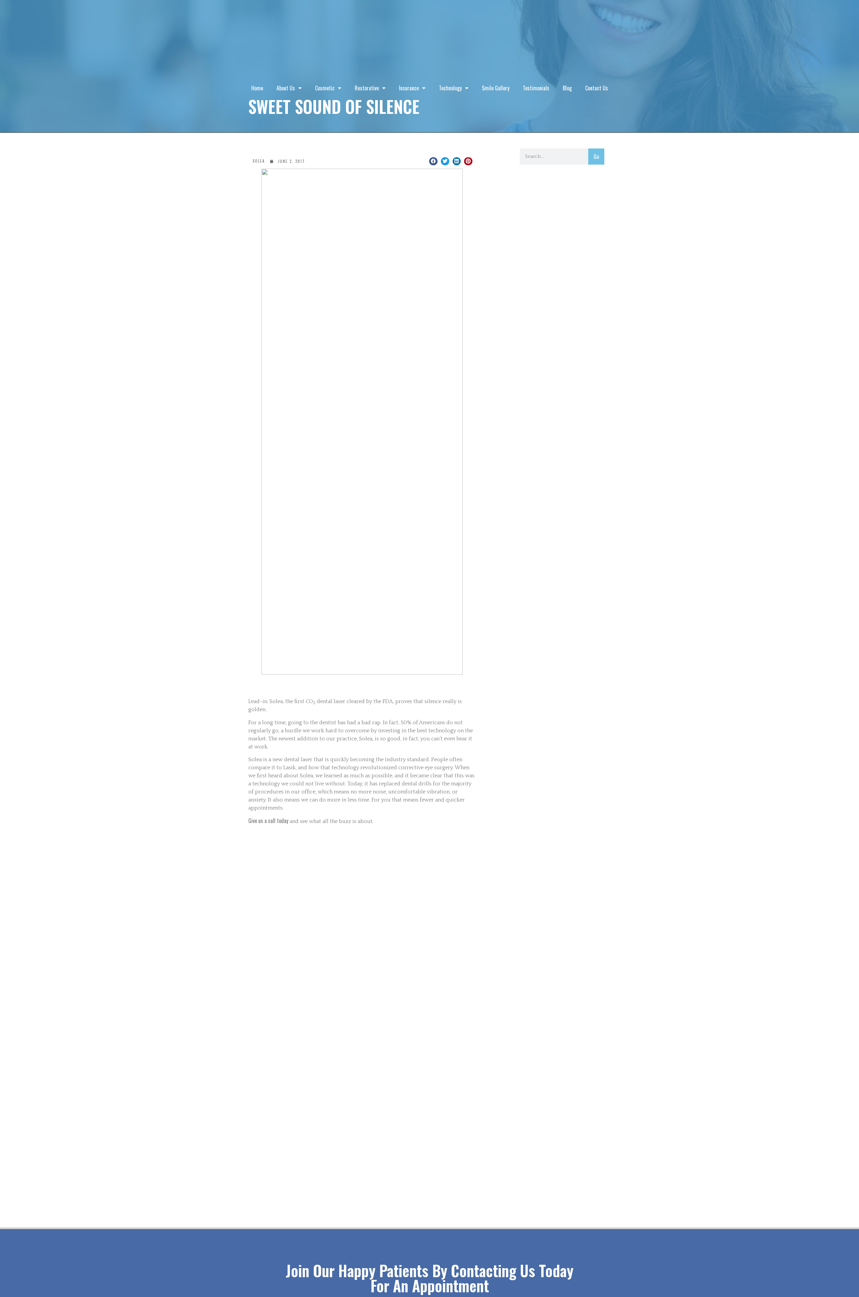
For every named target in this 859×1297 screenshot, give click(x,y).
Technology (450, 88)
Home (257, 88)
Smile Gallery (495, 88)
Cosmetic (325, 88)
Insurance (409, 88)
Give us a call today (268, 821)
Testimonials (536, 88)
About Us (285, 88)
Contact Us (596, 88)
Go (596, 157)
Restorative (367, 88)
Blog (567, 88)
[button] (433, 161)
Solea (259, 161)
